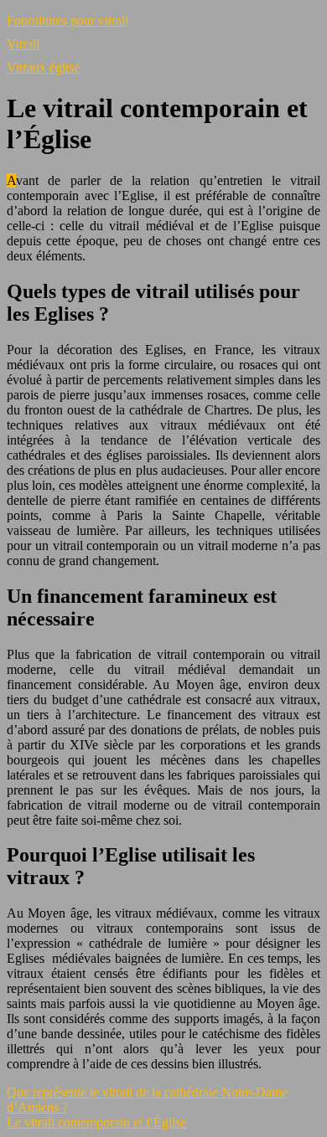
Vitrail (23, 44)
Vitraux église (43, 67)
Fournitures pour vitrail (67, 20)
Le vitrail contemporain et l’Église (96, 1122)
